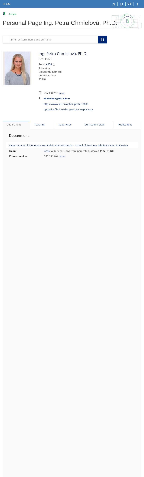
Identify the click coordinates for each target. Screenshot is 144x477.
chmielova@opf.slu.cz (57, 98)
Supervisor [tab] (64, 124)
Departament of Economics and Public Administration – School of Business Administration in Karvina (68, 145)
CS (129, 3)
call (62, 93)
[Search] (122, 4)
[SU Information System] (4, 13)
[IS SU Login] (137, 4)
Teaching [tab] (39, 124)
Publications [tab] (125, 124)
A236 (49, 64)
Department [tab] (14, 124)
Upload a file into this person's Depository (68, 109)
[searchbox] (53, 39)
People (12, 14)
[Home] (114, 4)
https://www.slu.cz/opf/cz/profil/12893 (66, 104)
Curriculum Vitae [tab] (94, 124)
